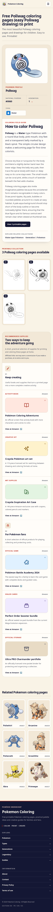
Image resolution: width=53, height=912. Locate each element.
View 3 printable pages (16, 224)
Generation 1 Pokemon (35, 237)
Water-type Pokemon (14, 237)
